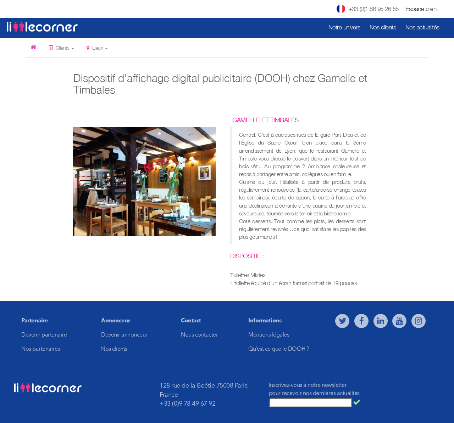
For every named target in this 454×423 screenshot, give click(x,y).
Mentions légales (268, 335)
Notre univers (344, 27)
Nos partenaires (40, 349)
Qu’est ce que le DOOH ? (278, 349)
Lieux (97, 48)
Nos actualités (422, 27)
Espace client (421, 8)
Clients (62, 48)
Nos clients (383, 27)
